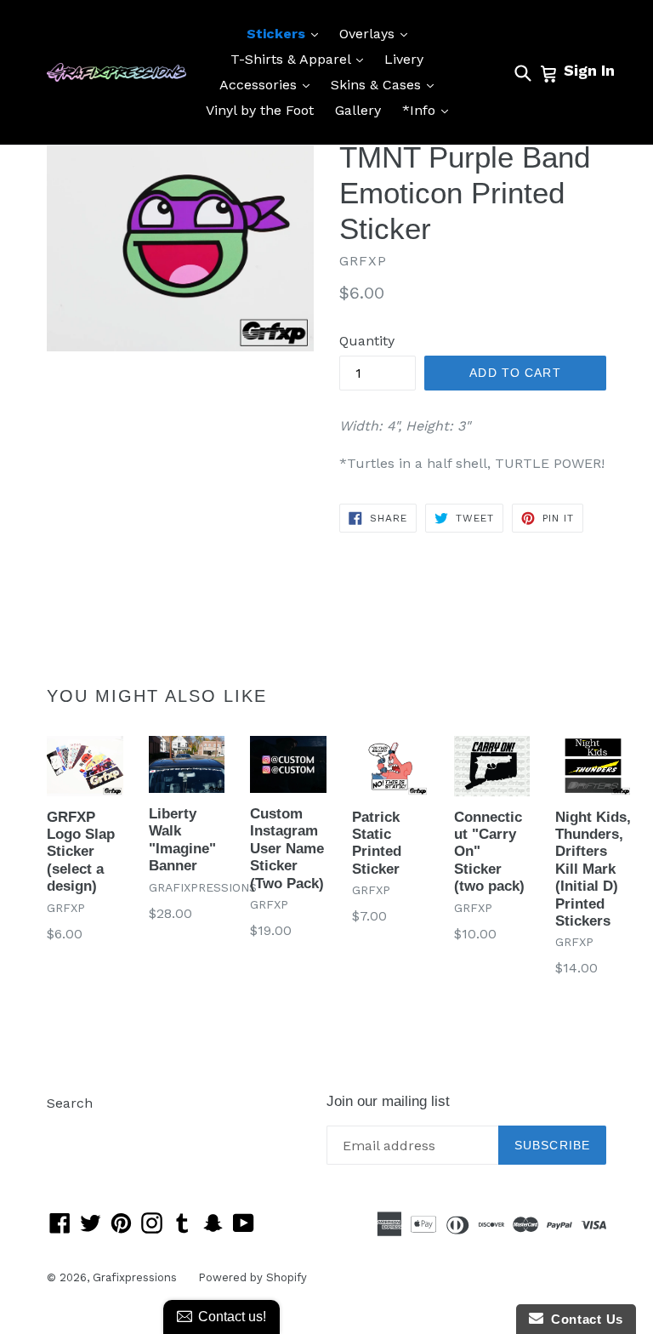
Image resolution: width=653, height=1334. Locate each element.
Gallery (358, 110)
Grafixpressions (135, 1277)
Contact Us (583, 1319)
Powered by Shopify (252, 1277)
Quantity (367, 341)
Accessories (268, 84)
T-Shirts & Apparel (301, 58)
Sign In (589, 70)
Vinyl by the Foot (260, 110)
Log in (67, 1128)
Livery (403, 59)
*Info (429, 109)
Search (70, 1103)
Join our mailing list (388, 1101)
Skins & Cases (386, 84)
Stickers (286, 33)
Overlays (377, 33)
